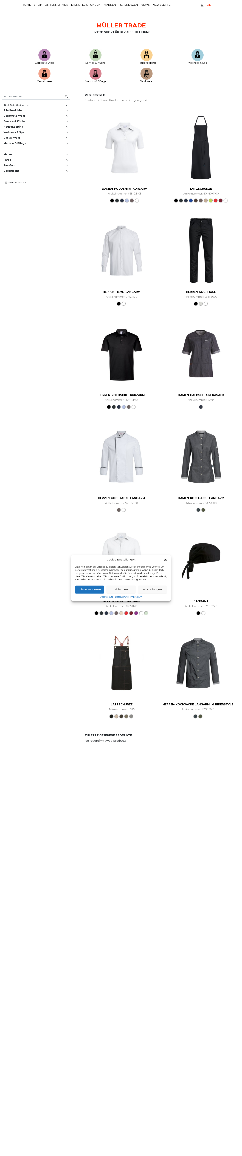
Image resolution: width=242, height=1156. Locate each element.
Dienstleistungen (86, 4)
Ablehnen (121, 589)
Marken (109, 4)
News (145, 4)
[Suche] (66, 96)
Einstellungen (152, 589)
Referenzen (128, 4)
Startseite (91, 100)
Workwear (146, 81)
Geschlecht (11, 170)
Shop (38, 4)
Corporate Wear (44, 62)
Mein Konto (202, 4)
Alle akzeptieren (89, 589)
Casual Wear (44, 81)
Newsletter (162, 4)
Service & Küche (95, 62)
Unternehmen (56, 4)
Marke (8, 154)
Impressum (136, 596)
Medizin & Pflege (95, 81)
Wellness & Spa (197, 62)
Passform (10, 165)
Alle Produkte (13, 110)
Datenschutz (106, 596)
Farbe (7, 159)
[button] (165, 559)
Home (26, 4)
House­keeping (146, 62)
